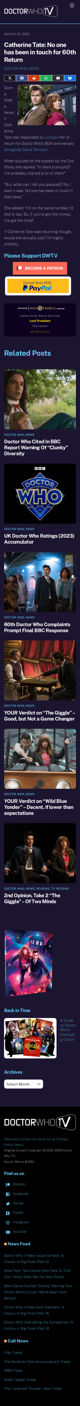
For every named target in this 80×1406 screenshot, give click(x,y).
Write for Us (46, 1139)
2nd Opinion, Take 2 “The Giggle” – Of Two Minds (32, 898)
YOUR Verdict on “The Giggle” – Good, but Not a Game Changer (39, 716)
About (19, 1145)
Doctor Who (15, 69)
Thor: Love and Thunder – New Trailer (33, 1388)
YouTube (19, 1232)
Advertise (11, 1139)
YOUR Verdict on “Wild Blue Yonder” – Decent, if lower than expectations (38, 807)
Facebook (20, 1194)
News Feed (19, 1243)
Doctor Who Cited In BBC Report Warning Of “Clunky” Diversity (36, 447)
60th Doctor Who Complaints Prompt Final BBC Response (37, 627)
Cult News (18, 1340)
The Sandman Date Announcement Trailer (37, 1362)
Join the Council (40, 331)
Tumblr (18, 1213)
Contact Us (28, 1139)
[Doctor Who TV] (30, 16)
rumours (51, 137)
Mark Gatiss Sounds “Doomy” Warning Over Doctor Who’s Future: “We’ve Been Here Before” (38, 1292)
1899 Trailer (13, 1370)
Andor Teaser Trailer (20, 1380)
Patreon (18, 1184)
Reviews (42, 888)
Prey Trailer (13, 1353)
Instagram (20, 1222)
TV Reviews (60, 888)
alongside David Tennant (25, 149)
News (34, 69)
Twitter (18, 1203)
